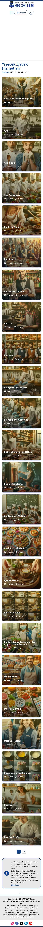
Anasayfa (6, 72)
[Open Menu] (11, 12)
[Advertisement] (21, 38)
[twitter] (21, 923)
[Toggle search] (31, 13)
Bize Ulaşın (15, 885)
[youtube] (30, 923)
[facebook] (17, 923)
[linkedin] (26, 923)
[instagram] (12, 923)
